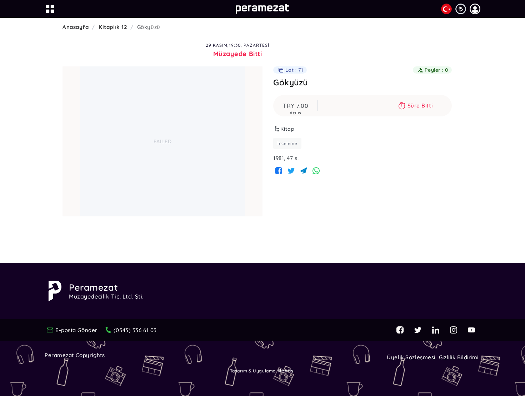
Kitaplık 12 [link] (113, 27)
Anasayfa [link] (75, 27)
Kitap (287, 129)
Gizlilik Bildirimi (459, 357)
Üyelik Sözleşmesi (411, 357)
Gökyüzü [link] (148, 27)
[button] (475, 9)
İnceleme (287, 143)
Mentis (285, 371)
